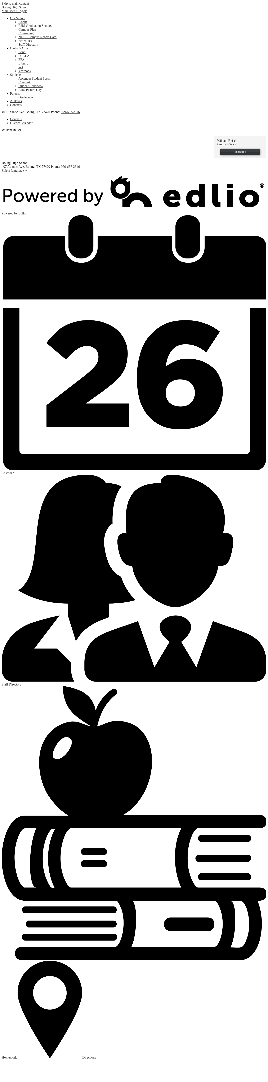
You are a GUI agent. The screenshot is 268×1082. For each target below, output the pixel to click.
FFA (21, 59)
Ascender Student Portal (34, 78)
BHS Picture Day (30, 90)
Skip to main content (15, 3)
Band (22, 52)
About (22, 22)
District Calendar (21, 123)
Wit (20, 67)
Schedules (25, 41)
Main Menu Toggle (14, 11)
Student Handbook (30, 86)
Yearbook (24, 71)
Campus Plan (27, 29)
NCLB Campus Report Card (37, 37)
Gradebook (25, 97)
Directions (89, 1057)
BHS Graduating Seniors (35, 25)
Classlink (24, 82)
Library (23, 63)
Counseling (26, 33)
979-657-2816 (70, 112)
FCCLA (24, 56)
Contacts (16, 119)
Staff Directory (28, 44)
